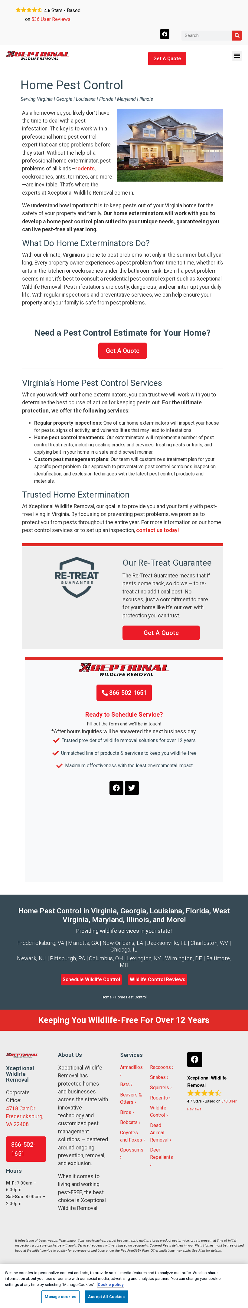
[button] (237, 56)
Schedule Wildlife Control (91, 979)
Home (107, 997)
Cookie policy (111, 1284)
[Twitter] (132, 788)
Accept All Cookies (106, 1296)
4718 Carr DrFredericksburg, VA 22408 (24, 1117)
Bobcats (129, 1122)
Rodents (159, 1098)
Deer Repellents (161, 1153)
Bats (125, 1084)
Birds (125, 1112)
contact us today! (157, 530)
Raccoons (160, 1067)
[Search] (237, 36)
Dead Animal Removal (159, 1132)
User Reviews (50, 19)
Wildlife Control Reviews (157, 979)
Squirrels (159, 1087)
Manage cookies (60, 1296)
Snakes (158, 1077)
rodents (85, 169)
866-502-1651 (127, 692)
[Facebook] (164, 34)
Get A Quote (167, 58)
